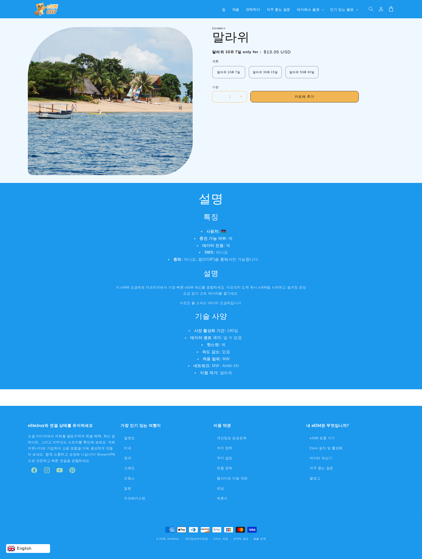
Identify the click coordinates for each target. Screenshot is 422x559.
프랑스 (129, 478)
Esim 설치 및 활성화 (326, 448)
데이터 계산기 (321, 458)
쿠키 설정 (224, 458)
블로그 (315, 478)
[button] (310, 9)
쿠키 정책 (224, 448)
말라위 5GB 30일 (302, 72)
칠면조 (129, 438)
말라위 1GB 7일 (228, 72)
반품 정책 (224, 468)
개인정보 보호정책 (231, 438)
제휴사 (222, 498)
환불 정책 (259, 538)
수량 (215, 87)
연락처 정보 (240, 538)
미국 (127, 448)
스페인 (129, 468)
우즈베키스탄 (135, 498)
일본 (127, 488)
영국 (127, 458)
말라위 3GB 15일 (265, 72)
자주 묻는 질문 (321, 468)
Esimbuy (173, 538)
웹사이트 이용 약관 (232, 478)
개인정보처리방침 (196, 538)
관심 (220, 488)
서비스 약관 (220, 538)
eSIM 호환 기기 (322, 438)
